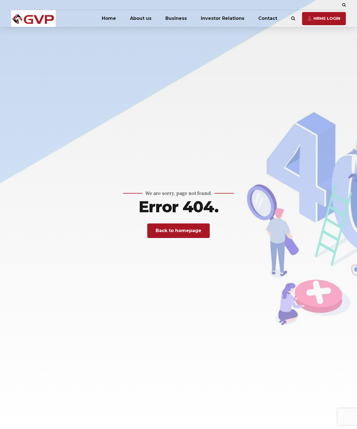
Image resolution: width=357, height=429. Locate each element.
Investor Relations (222, 18)
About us (140, 18)
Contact (267, 18)
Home (109, 18)
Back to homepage (178, 230)
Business (176, 18)
